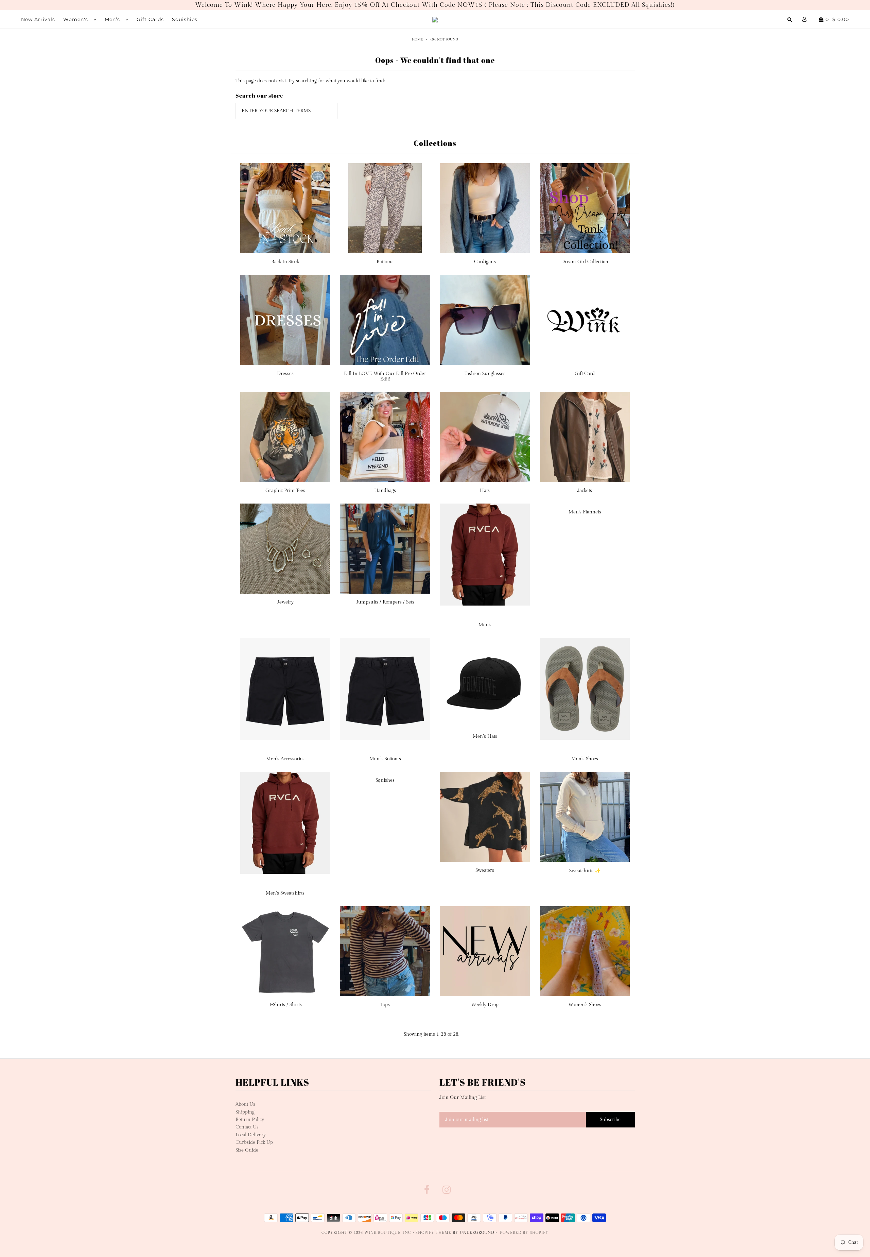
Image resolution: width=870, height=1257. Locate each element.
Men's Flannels (585, 512)
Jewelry (285, 602)
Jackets (584, 490)
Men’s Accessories (285, 759)
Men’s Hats (485, 736)
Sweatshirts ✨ (585, 870)
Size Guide (247, 1150)
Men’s (113, 19)
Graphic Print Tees (285, 490)
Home (417, 39)
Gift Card (585, 373)
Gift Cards (150, 19)
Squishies (184, 19)
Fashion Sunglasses (484, 373)
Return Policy (250, 1119)
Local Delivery (251, 1135)
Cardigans (485, 262)
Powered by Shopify (524, 1232)
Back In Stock (285, 262)
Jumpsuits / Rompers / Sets (385, 602)
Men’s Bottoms (385, 759)
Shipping (245, 1112)
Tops (385, 1004)
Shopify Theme (433, 1232)
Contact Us (247, 1127)
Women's (76, 19)
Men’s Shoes (584, 759)
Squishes (385, 780)
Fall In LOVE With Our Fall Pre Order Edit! (385, 376)
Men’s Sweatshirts (285, 893)
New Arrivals (38, 19)
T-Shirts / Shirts (285, 1004)
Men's (484, 625)
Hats (485, 490)
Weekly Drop (485, 1004)
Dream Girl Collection (584, 262)
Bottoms (385, 262)
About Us (245, 1104)
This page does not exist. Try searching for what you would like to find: (310, 81)
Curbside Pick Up (254, 1142)
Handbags (385, 490)
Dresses (285, 373)
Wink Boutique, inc (387, 1232)
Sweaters (484, 870)
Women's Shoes (584, 1004)
